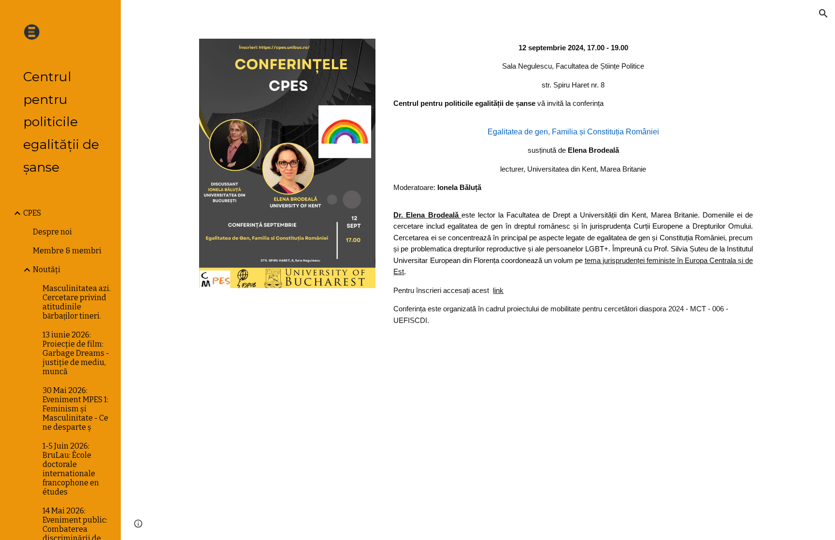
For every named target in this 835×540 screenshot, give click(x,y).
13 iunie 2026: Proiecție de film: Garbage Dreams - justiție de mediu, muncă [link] (76, 353)
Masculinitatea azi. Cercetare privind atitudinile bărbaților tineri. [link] (77, 302)
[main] (573, 184)
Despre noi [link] (52, 231)
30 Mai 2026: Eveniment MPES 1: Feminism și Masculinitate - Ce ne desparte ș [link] (75, 409)
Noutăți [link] (46, 269)
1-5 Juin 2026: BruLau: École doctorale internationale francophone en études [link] (71, 468)
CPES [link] (32, 213)
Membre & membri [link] (67, 250)
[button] (823, 13)
